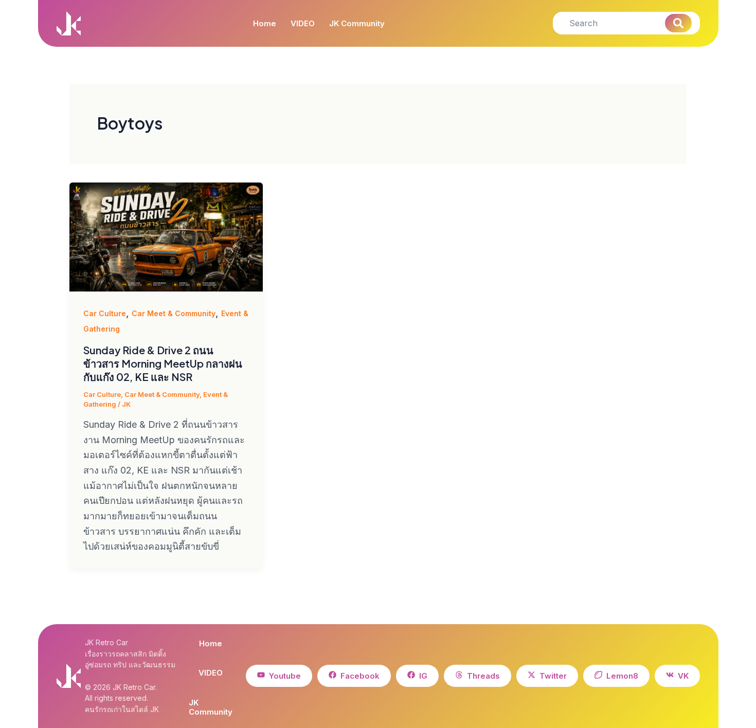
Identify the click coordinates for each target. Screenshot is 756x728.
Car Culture (104, 313)
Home (264, 23)
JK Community (357, 23)
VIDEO (303, 23)
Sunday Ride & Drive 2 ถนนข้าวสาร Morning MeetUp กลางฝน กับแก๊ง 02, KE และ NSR (162, 363)
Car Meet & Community (173, 313)
